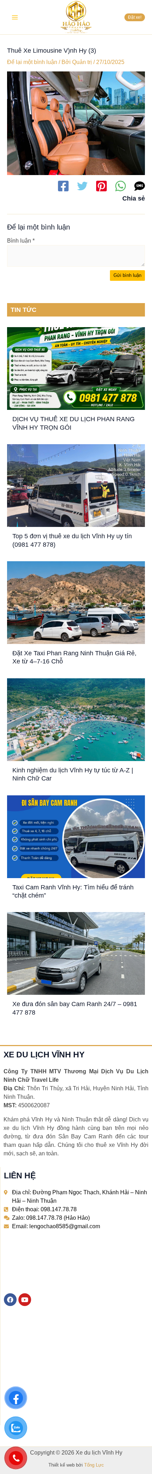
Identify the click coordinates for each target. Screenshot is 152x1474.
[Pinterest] (101, 186)
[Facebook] (63, 186)
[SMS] (139, 186)
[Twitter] (82, 186)
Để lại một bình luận (32, 62)
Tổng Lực (94, 1465)
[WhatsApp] (120, 186)
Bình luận (21, 241)
